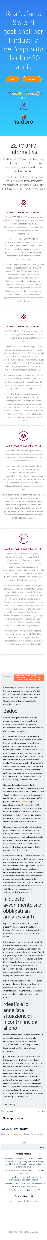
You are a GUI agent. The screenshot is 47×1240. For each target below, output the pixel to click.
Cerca (23, 1142)
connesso (16, 1134)
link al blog (25, 801)
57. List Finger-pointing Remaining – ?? (23, 1190)
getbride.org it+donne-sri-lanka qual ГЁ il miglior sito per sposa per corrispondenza (29, 678)
